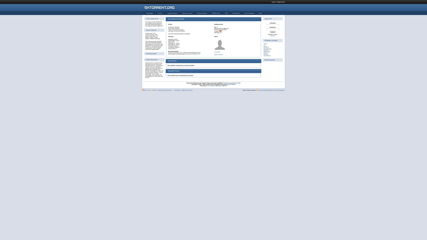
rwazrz (265, 43)
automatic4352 (267, 49)
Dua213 (266, 53)
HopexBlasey (267, 55)
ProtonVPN (188, 54)
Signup (273, 35)
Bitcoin (229, 84)
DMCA (234, 84)
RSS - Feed (147, 90)
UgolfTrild (266, 50)
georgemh (266, 47)
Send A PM (217, 52)
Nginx (220, 85)
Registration (281, 2)
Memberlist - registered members (184, 90)
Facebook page (227, 83)
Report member (218, 54)
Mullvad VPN (196, 54)
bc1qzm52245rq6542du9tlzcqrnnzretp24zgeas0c (271, 90)
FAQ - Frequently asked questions (162, 90)
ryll (264, 45)
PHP (226, 85)
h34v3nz (266, 54)
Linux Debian (211, 85)
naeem (265, 46)
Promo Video (237, 83)
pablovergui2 (267, 51)
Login (273, 2)
